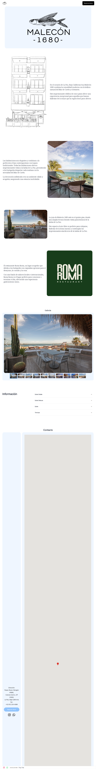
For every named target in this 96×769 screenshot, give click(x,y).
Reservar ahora (88, 3)
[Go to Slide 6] (52, 375)
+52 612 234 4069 (13, 767)
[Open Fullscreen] (89, 370)
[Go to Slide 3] (29, 375)
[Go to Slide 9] (75, 376)
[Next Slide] (89, 343)
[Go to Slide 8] (67, 375)
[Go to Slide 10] (82, 375)
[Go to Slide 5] (44, 375)
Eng (20, 767)
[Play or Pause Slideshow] (6, 370)
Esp (23, 767)
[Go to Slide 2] (21, 375)
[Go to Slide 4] (36, 375)
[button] (48, 343)
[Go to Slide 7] (59, 375)
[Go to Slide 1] (13, 375)
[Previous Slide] (7, 343)
